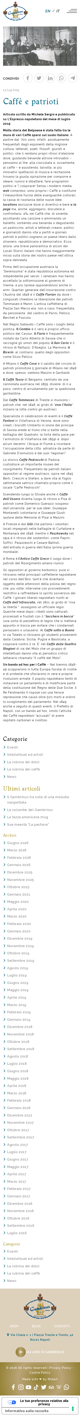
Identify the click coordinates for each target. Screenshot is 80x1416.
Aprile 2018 (16, 1086)
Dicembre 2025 (20, 872)
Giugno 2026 (18, 843)
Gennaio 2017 (18, 1196)
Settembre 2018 (20, 1049)
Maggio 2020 (18, 902)
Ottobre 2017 (18, 1130)
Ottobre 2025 (18, 887)
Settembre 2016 (20, 1226)
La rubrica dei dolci (23, 762)
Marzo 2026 (17, 850)
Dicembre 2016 (20, 1204)
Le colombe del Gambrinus (30, 810)
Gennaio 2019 (18, 1020)
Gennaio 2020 (19, 931)
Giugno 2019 (17, 983)
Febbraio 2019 (19, 1012)
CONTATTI (62, 1326)
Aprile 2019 (16, 997)
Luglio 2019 (17, 975)
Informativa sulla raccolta (27, 1411)
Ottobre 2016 (18, 1218)
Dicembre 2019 (19, 938)
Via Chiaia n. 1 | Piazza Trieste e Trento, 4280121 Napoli (41, 1337)
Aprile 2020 (17, 909)
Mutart (53, 1379)
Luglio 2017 (17, 1152)
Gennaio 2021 (18, 894)
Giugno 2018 (18, 1071)
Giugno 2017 (17, 1159)
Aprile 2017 (16, 1174)
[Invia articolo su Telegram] (72, 78)
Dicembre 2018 (20, 1027)
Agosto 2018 (17, 1056)
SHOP (14, 1326)
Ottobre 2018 (18, 1042)
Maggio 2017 (18, 1167)
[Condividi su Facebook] (27, 78)
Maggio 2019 (18, 990)
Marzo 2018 (16, 1093)
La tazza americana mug (27, 817)
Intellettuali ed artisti (25, 755)
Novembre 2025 (20, 880)
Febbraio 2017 (19, 1189)
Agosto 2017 (17, 1145)
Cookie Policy (40, 1372)
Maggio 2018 (18, 1079)
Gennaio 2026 (19, 865)
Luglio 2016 (17, 1233)
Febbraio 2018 (19, 1100)
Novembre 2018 (20, 1034)
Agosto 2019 (17, 968)
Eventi (12, 747)
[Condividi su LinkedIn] (50, 78)
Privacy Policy (60, 1367)
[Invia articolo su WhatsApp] (61, 78)
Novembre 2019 (20, 946)
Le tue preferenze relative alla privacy (44, 1402)
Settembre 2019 (20, 961)
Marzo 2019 (16, 1005)
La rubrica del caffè (23, 769)
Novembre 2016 (20, 1211)
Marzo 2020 (17, 916)
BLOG (36, 1326)
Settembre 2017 (20, 1137)
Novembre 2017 (20, 1123)
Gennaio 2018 (18, 1108)
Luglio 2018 (17, 1064)
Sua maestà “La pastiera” (28, 825)
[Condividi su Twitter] (39, 78)
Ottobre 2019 (18, 953)
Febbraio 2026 (19, 858)
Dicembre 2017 (19, 1115)
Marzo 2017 (16, 1182)
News (11, 777)
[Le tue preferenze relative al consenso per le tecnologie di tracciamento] (73, 1409)
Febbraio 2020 (19, 924)
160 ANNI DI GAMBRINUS (45, 1352)
